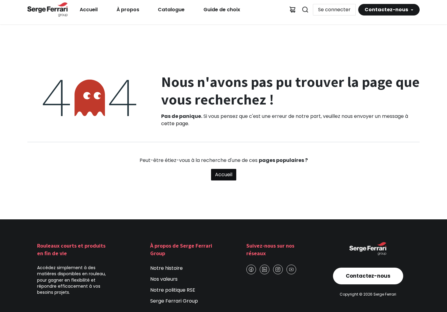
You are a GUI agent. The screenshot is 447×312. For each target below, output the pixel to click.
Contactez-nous (368, 275)
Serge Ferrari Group (174, 300)
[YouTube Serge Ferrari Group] (291, 269)
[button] (305, 10)
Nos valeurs (164, 279)
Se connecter (334, 9)
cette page (174, 123)
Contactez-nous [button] (387, 9)
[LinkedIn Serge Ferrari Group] (264, 269)
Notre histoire (166, 268)
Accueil (223, 174)
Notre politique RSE (172, 289)
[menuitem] (88, 10)
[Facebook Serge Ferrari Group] (251, 269)
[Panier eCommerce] (292, 10)
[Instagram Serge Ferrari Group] (278, 269)
